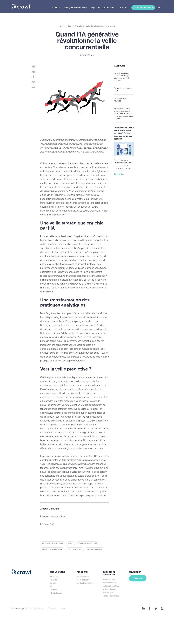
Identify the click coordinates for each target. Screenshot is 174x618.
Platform (53, 590)
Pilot (52, 586)
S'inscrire (138, 578)
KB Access (54, 576)
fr (159, 7)
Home (61, 26)
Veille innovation (109, 582)
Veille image (108, 592)
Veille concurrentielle (52, 549)
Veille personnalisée (111, 596)
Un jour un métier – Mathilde (121, 99)
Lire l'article (119, 174)
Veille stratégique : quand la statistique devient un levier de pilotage (122, 77)
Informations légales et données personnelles (28, 609)
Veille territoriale (109, 589)
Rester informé (82, 576)
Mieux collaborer (83, 580)
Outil (70, 543)
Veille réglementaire (111, 586)
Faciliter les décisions (85, 583)
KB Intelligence (56, 593)
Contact (124, 7)
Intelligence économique (75, 7)
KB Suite (53, 580)
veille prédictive (75, 549)
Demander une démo (143, 7)
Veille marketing (109, 579)
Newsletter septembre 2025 (123, 89)
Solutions (56, 7)
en (159, 12)
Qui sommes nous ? (107, 7)
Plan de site (52, 609)
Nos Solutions (57, 571)
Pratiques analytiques (87, 543)
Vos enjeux (82, 571)
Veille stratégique (94, 549)
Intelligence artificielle (52, 543)
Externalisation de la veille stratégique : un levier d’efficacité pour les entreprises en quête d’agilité (123, 113)
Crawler (53, 583)
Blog (92, 7)
